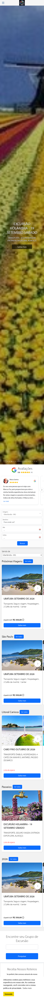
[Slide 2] (9, 461)
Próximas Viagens (12, 561)
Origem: (5, 512)
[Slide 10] (26, 461)
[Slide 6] (18, 461)
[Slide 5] (15, 461)
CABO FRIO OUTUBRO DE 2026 (19, 749)
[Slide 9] (24, 461)
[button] (37, 588)
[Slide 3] (11, 461)
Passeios (7, 787)
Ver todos (28, 561)
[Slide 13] (32, 461)
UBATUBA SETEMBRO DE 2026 (19, 598)
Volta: (5, 535)
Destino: (5, 519)
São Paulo (7, 636)
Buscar (22, 543)
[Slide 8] (22, 461)
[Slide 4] (13, 461)
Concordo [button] (8, 994)
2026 (5, 859)
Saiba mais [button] (27, 988)
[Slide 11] (28, 461)
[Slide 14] (34, 461)
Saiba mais (22, 246)
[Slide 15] (36, 461)
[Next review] (42, 490)
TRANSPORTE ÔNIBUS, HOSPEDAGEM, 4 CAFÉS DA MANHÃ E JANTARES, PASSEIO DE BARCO (21, 757)
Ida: (4, 527)
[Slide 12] (30, 461)
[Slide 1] (7, 461)
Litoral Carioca (10, 712)
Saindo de (6, 551)
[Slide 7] (20, 461)
